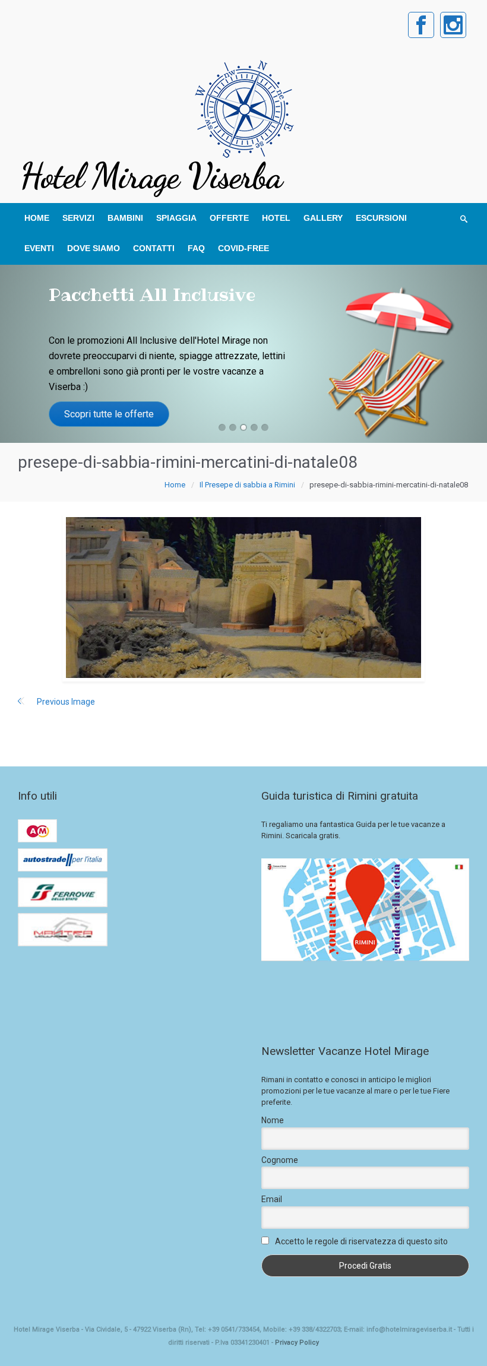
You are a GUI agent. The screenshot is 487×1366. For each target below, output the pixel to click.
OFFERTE (229, 218)
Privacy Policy (297, 1342)
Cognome (279, 1160)
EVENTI (39, 248)
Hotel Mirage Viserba (151, 175)
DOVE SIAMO (93, 248)
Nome (272, 1120)
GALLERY (323, 218)
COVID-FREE (243, 248)
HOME (36, 218)
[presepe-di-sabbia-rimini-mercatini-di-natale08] (243, 598)
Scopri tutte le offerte (109, 414)
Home (175, 484)
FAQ (196, 248)
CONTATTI (154, 248)
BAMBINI (125, 218)
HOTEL (276, 218)
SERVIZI (78, 218)
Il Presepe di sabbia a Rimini (247, 484)
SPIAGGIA (176, 218)
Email (271, 1199)
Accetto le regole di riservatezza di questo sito (361, 1241)
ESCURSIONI (381, 218)
